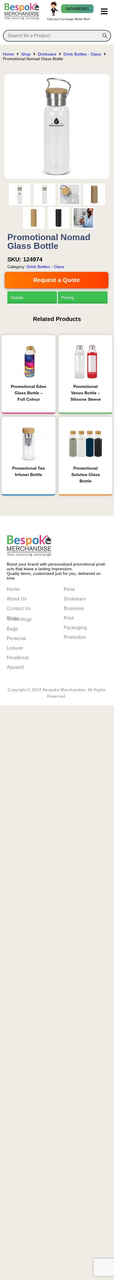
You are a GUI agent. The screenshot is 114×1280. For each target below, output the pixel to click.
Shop (26, 54)
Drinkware (47, 54)
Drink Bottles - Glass (82, 54)
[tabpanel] (57, 514)
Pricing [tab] (67, 297)
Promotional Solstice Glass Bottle (85, 896)
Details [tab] (15, 297)
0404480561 (77, 8)
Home (8, 54)
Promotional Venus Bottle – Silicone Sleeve (85, 814)
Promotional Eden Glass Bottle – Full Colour (28, 814)
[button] (104, 11)
